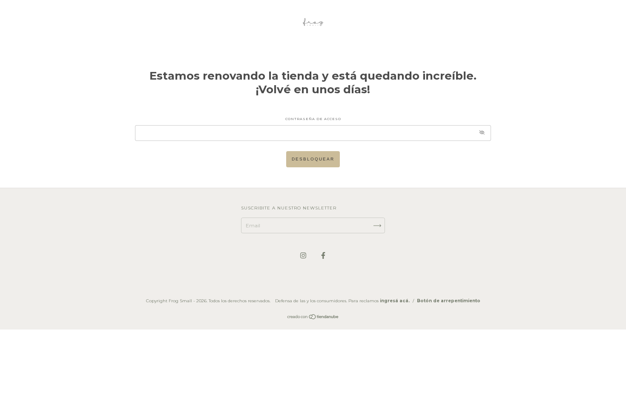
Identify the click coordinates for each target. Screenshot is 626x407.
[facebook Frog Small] (323, 255)
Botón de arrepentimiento (448, 301)
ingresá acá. (395, 301)
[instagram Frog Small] (304, 255)
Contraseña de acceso (313, 119)
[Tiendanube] (313, 318)
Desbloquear (313, 159)
